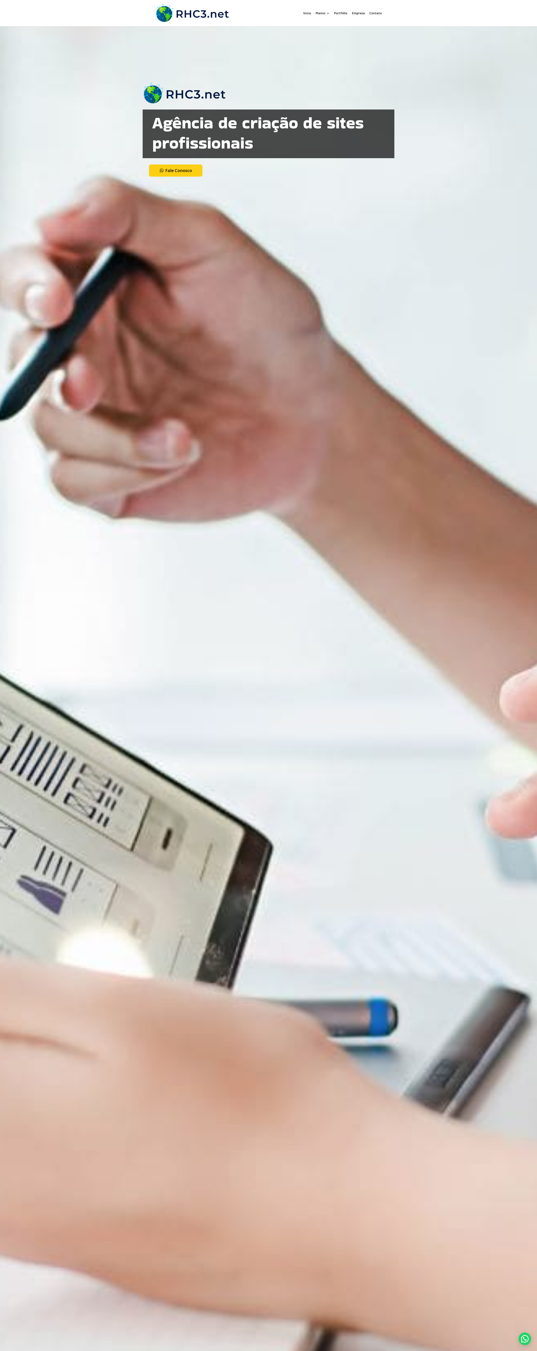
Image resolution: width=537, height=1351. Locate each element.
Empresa (358, 13)
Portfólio (340, 13)
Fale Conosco (178, 170)
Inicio (307, 13)
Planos (320, 13)
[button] (525, 1339)
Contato (375, 13)
